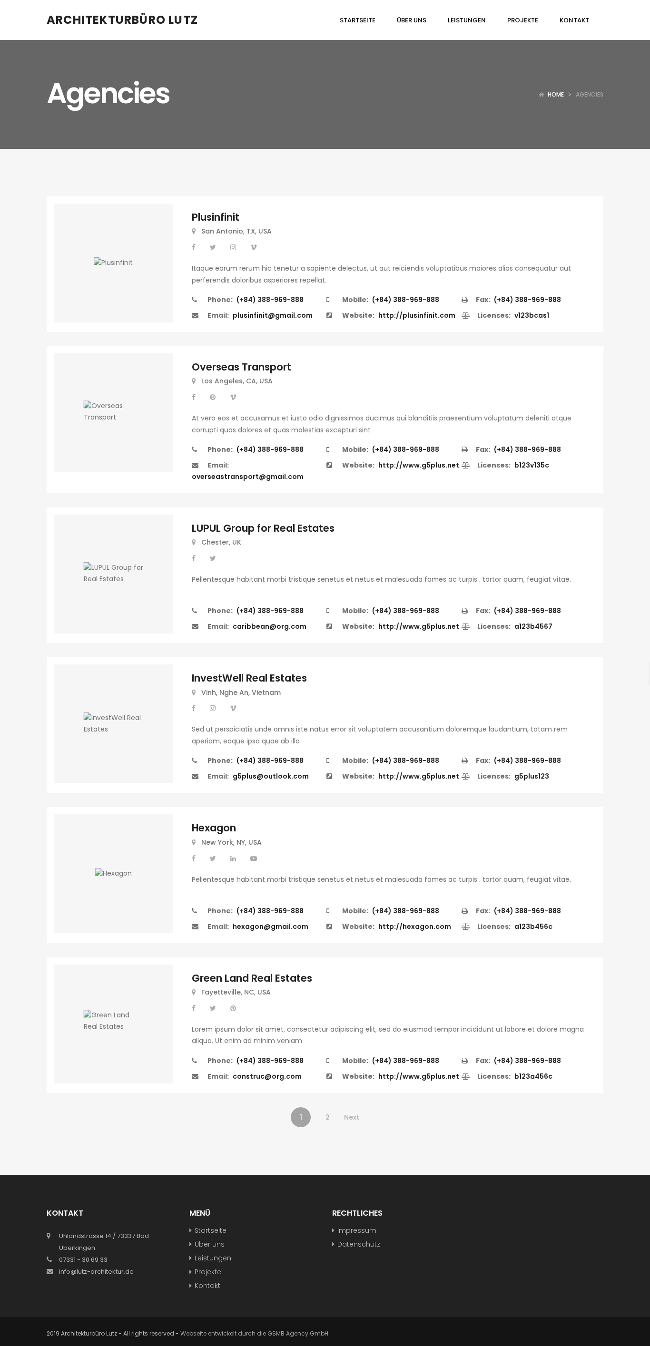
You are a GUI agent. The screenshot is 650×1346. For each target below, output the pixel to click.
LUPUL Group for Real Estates (263, 528)
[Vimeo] (253, 247)
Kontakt (207, 1285)
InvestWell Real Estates (249, 678)
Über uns (210, 1244)
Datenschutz (358, 1244)
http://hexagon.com (414, 926)
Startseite (211, 1230)
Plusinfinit (215, 217)
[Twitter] (214, 247)
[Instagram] (234, 247)
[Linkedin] (234, 858)
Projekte (208, 1272)
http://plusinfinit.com (416, 315)
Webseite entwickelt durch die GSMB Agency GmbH (254, 1333)
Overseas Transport (241, 367)
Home (556, 94)
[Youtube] (253, 858)
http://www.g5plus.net (418, 465)
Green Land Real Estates (252, 978)
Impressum (356, 1230)
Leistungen (213, 1258)
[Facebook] (194, 247)
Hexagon (214, 828)
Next (351, 1117)
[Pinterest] (213, 397)
